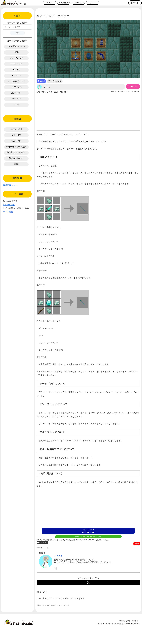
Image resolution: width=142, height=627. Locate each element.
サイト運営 (16, 135)
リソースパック (16, 58)
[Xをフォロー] (55, 568)
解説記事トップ (10, 185)
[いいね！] (133, 86)
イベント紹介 (16, 129)
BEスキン (16, 99)
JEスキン (16, 69)
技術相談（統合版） (16, 158)
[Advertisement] (88, 111)
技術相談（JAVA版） (16, 152)
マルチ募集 (16, 141)
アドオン (18, 87)
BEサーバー (16, 93)
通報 (137, 543)
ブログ (16, 104)
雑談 (16, 164)
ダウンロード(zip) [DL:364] (88, 530)
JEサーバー (16, 75)
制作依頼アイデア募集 (16, 147)
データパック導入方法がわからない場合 (88, 536)
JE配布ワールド (18, 46)
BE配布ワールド (18, 81)
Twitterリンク (9, 205)
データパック (43, 542)
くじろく (58, 556)
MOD (16, 52)
